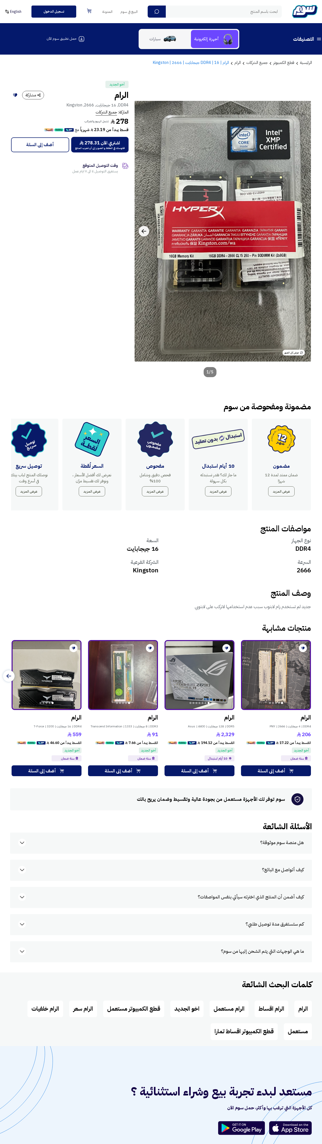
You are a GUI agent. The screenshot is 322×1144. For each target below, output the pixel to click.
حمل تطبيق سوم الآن (61, 38)
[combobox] (215, 12)
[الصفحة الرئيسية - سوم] (305, 11)
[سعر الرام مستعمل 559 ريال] (47, 675)
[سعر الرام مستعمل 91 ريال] (123, 675)
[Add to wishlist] (15, 95)
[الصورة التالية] (144, 231)
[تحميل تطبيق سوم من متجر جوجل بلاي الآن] (243, 1128)
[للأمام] (9, 676)
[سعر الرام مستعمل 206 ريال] (276, 675)
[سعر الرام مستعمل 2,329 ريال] (199, 675)
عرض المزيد (281, 491)
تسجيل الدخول (54, 11)
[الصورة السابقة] (301, 231)
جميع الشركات (106, 112)
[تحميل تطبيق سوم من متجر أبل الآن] (290, 1128)
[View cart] (89, 11)
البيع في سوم (129, 11)
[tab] (214, 39)
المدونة (107, 11)
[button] (157, 12)
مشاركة (30, 95)
